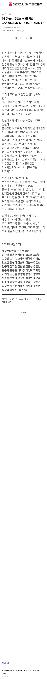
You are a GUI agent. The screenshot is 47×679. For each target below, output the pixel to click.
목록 (25, 312)
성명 (10, 14)
